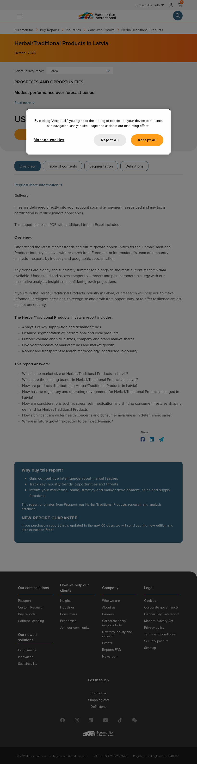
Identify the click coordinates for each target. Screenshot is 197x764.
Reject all (110, 140)
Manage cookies (49, 140)
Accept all (147, 140)
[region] (98, 132)
